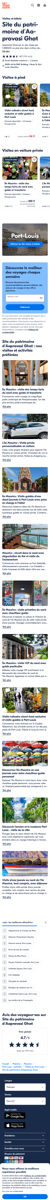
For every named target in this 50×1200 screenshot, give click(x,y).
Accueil (5, 1064)
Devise (8, 1094)
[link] (20, 111)
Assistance (9, 1135)
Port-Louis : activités (11, 1067)
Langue (8, 1080)
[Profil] (45, 5)
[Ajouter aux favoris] (34, 86)
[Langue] (38, 5)
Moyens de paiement (14, 1154)
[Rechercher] (32, 5)
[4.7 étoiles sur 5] (10, 56)
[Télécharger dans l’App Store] (14, 1126)
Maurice (16, 1064)
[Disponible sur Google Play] (14, 1116)
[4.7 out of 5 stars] (25, 1044)
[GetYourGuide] (6, 5)
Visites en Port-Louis (34, 1067)
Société (7, 1142)
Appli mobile (10, 1110)
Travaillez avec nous (14, 1148)
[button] (20, 111)
